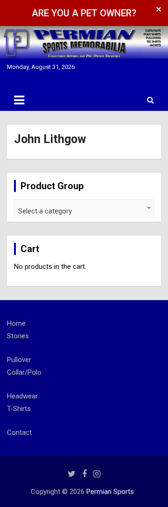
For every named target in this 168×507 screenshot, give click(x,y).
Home (16, 323)
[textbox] (84, 211)
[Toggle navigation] (19, 100)
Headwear (22, 396)
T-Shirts (19, 408)
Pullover (19, 360)
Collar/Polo (24, 372)
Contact (19, 432)
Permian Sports (110, 491)
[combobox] (84, 208)
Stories (18, 336)
